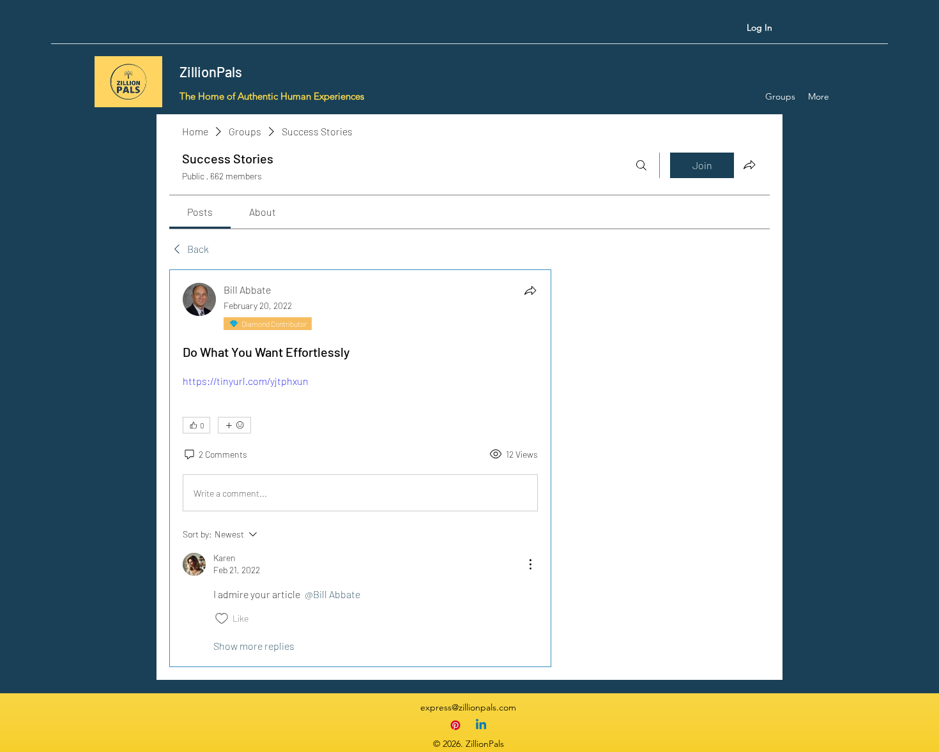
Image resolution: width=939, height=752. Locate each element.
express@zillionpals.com (468, 707)
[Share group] (749, 164)
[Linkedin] (481, 725)
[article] (360, 468)
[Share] (530, 290)
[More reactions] (234, 425)
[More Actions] (530, 564)
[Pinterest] (455, 725)
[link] (200, 212)
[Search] (641, 165)
